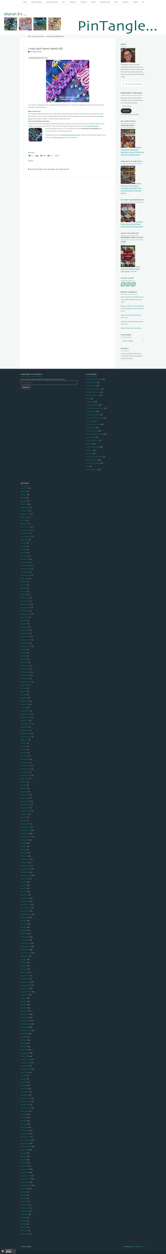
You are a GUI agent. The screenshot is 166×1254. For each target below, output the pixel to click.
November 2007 (26, 1101)
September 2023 (26, 575)
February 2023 (25, 598)
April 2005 (24, 1198)
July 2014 (24, 843)
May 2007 (24, 1121)
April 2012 (24, 930)
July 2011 (24, 959)
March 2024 (24, 556)
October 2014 (25, 833)
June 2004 (24, 1221)
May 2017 (24, 749)
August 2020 (25, 685)
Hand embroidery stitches (94, 434)
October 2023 (25, 572)
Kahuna (134, 1246)
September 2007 (26, 1108)
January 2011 (25, 979)
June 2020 (24, 691)
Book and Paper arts (92, 395)
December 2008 (26, 1059)
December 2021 (26, 636)
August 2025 (25, 517)
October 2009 (25, 1027)
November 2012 (26, 908)
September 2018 (26, 724)
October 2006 (25, 1143)
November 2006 (26, 1140)
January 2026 (25, 511)
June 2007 (24, 1118)
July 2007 (24, 1114)
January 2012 (25, 940)
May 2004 (24, 1224)
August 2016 (25, 779)
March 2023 (24, 595)
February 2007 (25, 1130)
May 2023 (24, 588)
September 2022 (26, 614)
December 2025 (26, 514)
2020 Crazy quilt (91, 382)
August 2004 (25, 1214)
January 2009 (25, 1056)
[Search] (142, 2)
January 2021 (25, 669)
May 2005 (24, 1195)
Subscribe (126, 111)
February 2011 (25, 975)
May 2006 (24, 1160)
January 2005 (25, 1205)
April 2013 (24, 892)
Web (87, 466)
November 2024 (26, 530)
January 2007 (25, 1134)
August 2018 (25, 727)
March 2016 (24, 791)
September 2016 (26, 775)
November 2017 (26, 733)
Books (88, 398)
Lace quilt (89, 444)
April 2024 (24, 553)
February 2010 (25, 1014)
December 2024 (26, 527)
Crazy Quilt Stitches (62, 169)
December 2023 (26, 565)
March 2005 (24, 1201)
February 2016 (25, 795)
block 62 (41, 105)
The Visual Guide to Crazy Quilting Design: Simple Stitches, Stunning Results (132, 224)
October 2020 (25, 678)
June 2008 (24, 1079)
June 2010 (24, 1001)
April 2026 (24, 501)
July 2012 (24, 921)
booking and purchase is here (70, 135)
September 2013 (26, 875)
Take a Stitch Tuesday (93, 463)
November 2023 (26, 569)
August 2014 (25, 840)
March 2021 (24, 662)
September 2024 (26, 536)
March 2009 (24, 1050)
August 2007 (25, 1111)
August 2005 (25, 1189)
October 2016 (25, 772)
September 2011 (26, 953)
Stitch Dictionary (91, 460)
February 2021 (25, 666)
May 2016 (24, 785)
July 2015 (24, 817)
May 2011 (24, 966)
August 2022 (25, 617)
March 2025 (24, 524)
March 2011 (24, 972)
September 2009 (26, 1030)
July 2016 (24, 782)
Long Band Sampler (92, 447)
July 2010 (24, 998)
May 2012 (24, 927)
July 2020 (24, 688)
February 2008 (25, 1092)
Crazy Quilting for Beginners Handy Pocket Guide (130, 269)
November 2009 (26, 1024)
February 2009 (25, 1053)
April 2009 (24, 1046)
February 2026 (25, 507)
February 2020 (25, 701)
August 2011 (25, 956)
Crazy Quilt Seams (49, 169)
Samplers (89, 453)
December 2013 (26, 866)
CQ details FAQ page (91, 126)
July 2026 (24, 491)
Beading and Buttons (93, 392)
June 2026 (24, 494)
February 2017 (25, 759)
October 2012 (25, 911)
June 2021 (24, 653)
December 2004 (26, 1208)
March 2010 (24, 1011)
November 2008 (26, 1063)
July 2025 (24, 520)
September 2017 (26, 737)
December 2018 (26, 714)
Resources (89, 450)
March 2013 (24, 895)
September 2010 (26, 992)
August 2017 (25, 740)
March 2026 (24, 504)
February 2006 (25, 1169)
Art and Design (91, 386)
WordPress (141, 1246)
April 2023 (24, 591)
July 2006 (24, 1153)
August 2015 (25, 814)
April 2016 (24, 788)
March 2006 (24, 1166)
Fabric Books (90, 421)
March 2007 (24, 1127)
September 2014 (26, 837)
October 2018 (25, 720)
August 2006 (25, 1150)
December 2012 (26, 904)
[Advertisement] (68, 145)
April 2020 (24, 695)
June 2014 (24, 846)
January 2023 (25, 601)
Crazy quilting (90, 411)
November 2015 (26, 804)
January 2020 (25, 704)
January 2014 (25, 862)
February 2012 (25, 937)
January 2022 (25, 633)
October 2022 (25, 611)
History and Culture (92, 440)
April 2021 (24, 659)
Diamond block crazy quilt (94, 418)
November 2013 (26, 869)
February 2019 (25, 711)
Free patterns (90, 428)
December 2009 (26, 1021)
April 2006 (24, 1163)
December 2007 (26, 1098)
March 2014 (24, 856)
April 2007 (24, 1124)
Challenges (89, 402)
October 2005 (25, 1182)
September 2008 (26, 1069)
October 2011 (25, 950)
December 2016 (26, 766)
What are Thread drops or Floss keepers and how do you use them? (132, 299)
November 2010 (26, 985)
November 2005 (26, 1179)
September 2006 (26, 1147)
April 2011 (24, 969)
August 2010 (25, 995)
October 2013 (25, 872)
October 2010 (25, 988)
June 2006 (24, 1156)
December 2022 (26, 604)
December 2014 (26, 827)
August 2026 (25, 488)
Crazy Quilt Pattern (36, 169)
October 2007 (25, 1105)
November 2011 (26, 946)
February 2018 (25, 730)
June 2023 (24, 585)
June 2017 (24, 746)
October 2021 (25, 643)
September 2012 (26, 914)
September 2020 (26, 682)
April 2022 (24, 624)
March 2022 (24, 627)
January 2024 (25, 562)
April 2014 (24, 853)
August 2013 (25, 879)
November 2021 (26, 640)
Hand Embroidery (92, 431)
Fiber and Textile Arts (93, 424)
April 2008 (24, 1085)
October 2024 (25, 533)
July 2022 (24, 620)
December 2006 (26, 1137)
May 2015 (24, 820)
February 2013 (25, 898)
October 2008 (25, 1066)
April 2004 (24, 1227)
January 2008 (25, 1095)
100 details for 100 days (93, 379)
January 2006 (25, 1172)
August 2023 (25, 578)
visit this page (58, 137)
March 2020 (24, 698)
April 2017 (24, 753)
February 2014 (25, 859)
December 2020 (26, 672)
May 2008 (24, 1082)
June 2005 (24, 1192)
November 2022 (26, 607)
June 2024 (24, 546)
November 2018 (26, 717)
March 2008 (24, 1088)
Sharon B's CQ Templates (94, 457)
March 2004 (24, 1231)
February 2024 (25, 559)
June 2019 (24, 708)
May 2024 (24, 549)
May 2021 (24, 656)
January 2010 (25, 1017)
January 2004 (25, 1234)
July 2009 (24, 1037)
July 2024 (24, 543)
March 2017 (24, 756)
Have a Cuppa (90, 437)
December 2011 (26, 943)
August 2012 (25, 917)
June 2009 (24, 1040)
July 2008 (24, 1076)
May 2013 (24, 888)
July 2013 (24, 882)
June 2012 (24, 924)
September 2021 (26, 646)
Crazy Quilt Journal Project (95, 408)
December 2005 (26, 1176)
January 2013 (25, 901)
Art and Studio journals (93, 389)
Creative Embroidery (93, 415)
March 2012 (24, 933)
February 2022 (25, 630)
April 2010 (24, 1008)
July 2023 (24, 582)
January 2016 (25, 798)
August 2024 (25, 540)
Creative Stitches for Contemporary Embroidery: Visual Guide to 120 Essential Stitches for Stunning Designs (131, 188)
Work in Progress (91, 469)
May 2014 (24, 850)
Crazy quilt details (38, 36)
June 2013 (24, 885)
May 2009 (24, 1043)
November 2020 (26, 675)
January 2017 (25, 762)
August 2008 (25, 1072)
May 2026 (24, 498)
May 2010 (24, 1005)
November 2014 (26, 830)
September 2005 (26, 1185)
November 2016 (26, 769)
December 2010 (26, 982)
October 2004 (25, 1211)
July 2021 (24, 649)
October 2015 (25, 808)
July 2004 (24, 1218)
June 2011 (24, 963)
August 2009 (25, 1034)
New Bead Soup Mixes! (134, 328)
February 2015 (25, 824)
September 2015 (26, 811)
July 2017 (24, 743)
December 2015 (26, 801)
